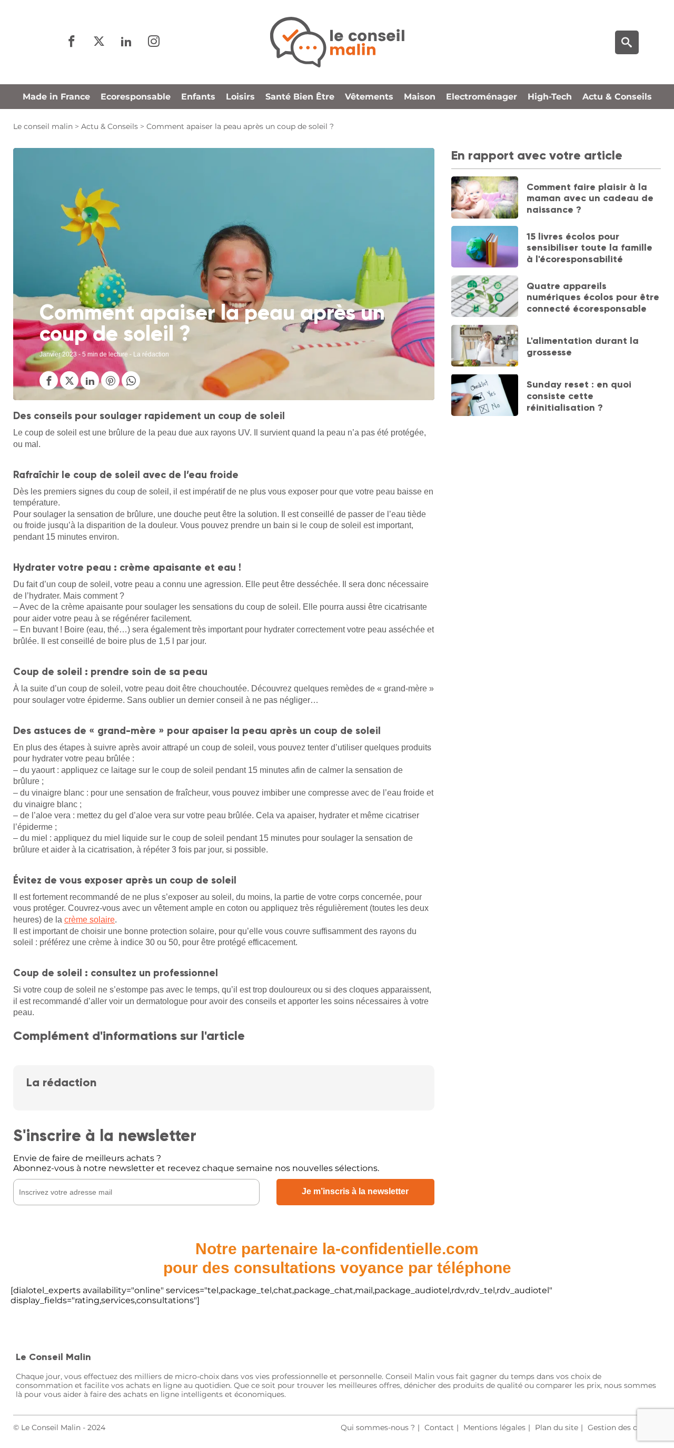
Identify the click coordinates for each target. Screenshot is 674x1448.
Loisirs (240, 97)
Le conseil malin (43, 126)
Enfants (198, 97)
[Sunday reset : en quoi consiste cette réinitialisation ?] (485, 396)
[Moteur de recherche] (627, 42)
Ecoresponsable (136, 97)
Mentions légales (494, 1427)
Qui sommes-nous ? (378, 1427)
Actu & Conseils (617, 97)
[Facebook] (71, 41)
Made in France (56, 97)
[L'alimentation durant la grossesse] (485, 347)
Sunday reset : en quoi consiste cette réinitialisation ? (579, 396)
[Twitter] (99, 41)
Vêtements (369, 97)
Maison (419, 97)
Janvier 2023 (58, 354)
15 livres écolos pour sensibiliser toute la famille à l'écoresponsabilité (589, 247)
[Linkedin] (126, 41)
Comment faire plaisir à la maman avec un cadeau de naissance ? (590, 198)
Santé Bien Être (299, 97)
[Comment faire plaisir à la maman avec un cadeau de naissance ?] (485, 198)
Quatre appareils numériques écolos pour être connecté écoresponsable (593, 297)
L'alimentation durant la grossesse (583, 346)
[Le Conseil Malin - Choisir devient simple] (337, 42)
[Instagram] (153, 41)
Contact (439, 1427)
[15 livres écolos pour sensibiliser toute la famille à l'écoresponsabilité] (485, 248)
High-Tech (550, 97)
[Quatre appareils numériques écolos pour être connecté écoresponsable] (485, 297)
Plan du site (556, 1427)
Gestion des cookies (624, 1427)
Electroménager (481, 97)
